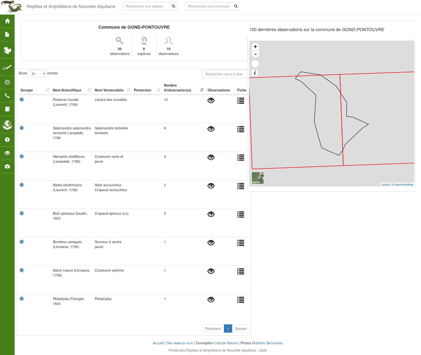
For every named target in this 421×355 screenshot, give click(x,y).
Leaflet (386, 184)
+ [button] (255, 47)
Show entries (38, 72)
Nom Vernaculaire (109, 90)
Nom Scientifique (67, 90)
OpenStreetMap (403, 184)
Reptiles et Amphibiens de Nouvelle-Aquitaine (71, 6)
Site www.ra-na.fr (180, 342)
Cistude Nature (226, 342)
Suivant (241, 328)
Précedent (213, 328)
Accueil (158, 342)
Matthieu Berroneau (267, 342)
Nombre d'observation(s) (177, 87)
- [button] (255, 54)
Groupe (26, 90)
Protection (142, 90)
